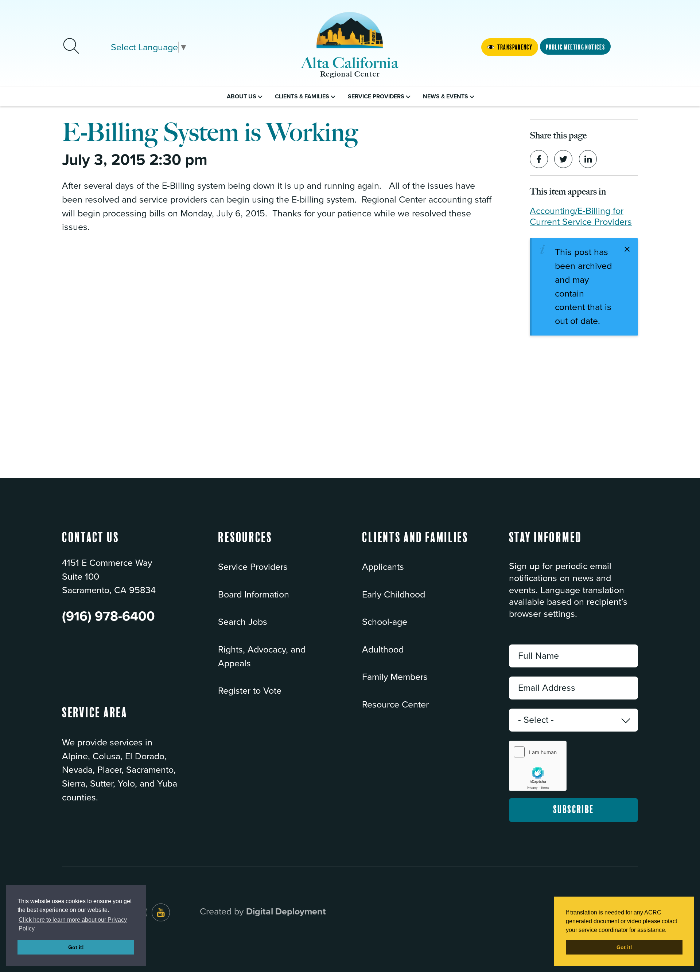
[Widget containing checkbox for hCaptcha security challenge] (538, 766)
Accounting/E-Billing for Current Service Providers (581, 216)
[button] (245, 544)
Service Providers (253, 566)
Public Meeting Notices (575, 47)
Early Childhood (393, 594)
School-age (384, 621)
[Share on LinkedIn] (588, 159)
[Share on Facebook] (539, 159)
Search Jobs (242, 621)
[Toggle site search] (71, 47)
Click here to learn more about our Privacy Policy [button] (73, 924)
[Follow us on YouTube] (161, 913)
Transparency (514, 47)
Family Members (395, 676)
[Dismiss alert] (627, 249)
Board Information (253, 594)
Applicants (383, 566)
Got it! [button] (76, 947)
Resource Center (395, 704)
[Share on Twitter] (563, 159)
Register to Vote (249, 690)
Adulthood (383, 649)
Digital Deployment (286, 911)
